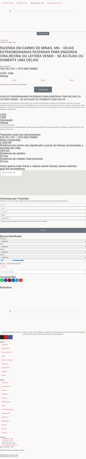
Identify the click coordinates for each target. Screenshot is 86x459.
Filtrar (3, 266)
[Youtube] (6, 337)
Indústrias (5, 417)
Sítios (3, 356)
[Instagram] (2, 337)
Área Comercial (7, 352)
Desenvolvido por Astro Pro (9, 456)
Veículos (4, 432)
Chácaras (5, 364)
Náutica (4, 425)
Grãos (3, 405)
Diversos (4, 398)
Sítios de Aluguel (7, 360)
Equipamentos (6, 402)
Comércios (5, 394)
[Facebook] (10, 337)
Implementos (6, 413)
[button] (43, 31)
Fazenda (2, 40)
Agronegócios (6, 386)
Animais (4, 390)
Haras (3, 375)
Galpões (4, 371)
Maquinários (5, 421)
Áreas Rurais (6, 348)
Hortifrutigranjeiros (8, 409)
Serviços (4, 429)
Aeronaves (5, 382)
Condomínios (6, 367)
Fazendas (5, 344)
